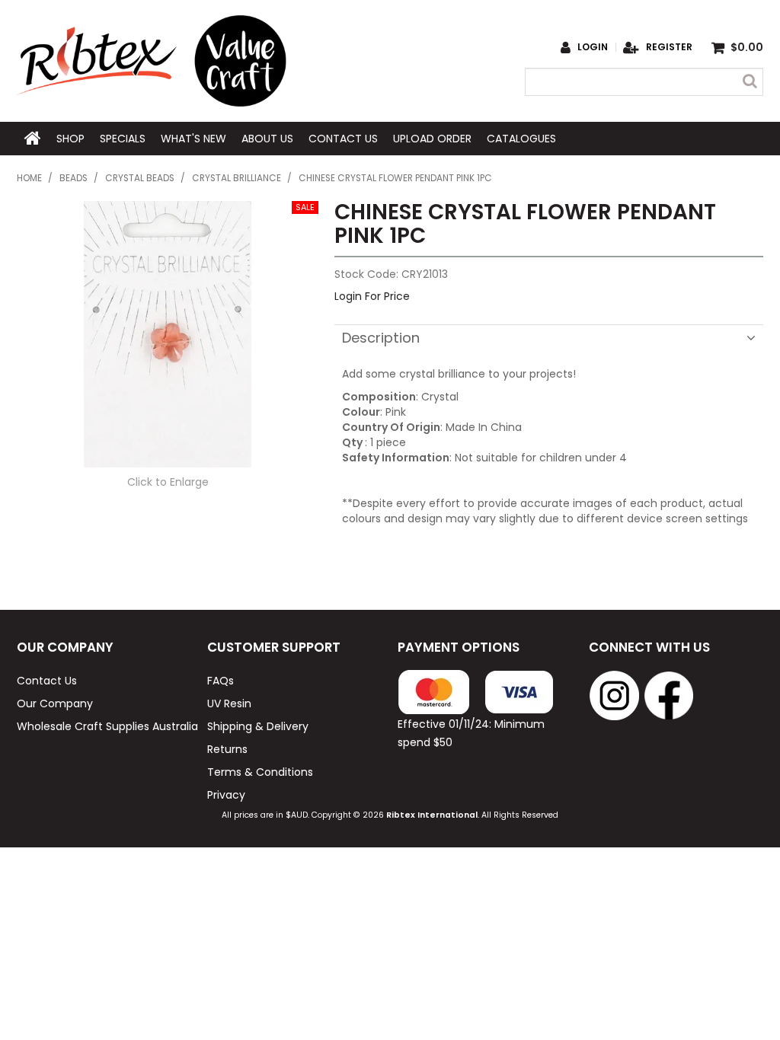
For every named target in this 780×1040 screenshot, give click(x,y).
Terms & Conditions (260, 772)
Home (33, 138)
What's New (193, 138)
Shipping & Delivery (257, 726)
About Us (267, 138)
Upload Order (432, 138)
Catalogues (521, 138)
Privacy (226, 794)
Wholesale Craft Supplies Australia (104, 726)
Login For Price (372, 296)
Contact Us (343, 138)
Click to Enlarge (168, 482)
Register (669, 47)
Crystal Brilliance (236, 178)
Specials (122, 138)
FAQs (220, 680)
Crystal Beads (139, 178)
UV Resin (229, 703)
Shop (70, 138)
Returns (227, 749)
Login (592, 47)
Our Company (55, 703)
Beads (73, 178)
